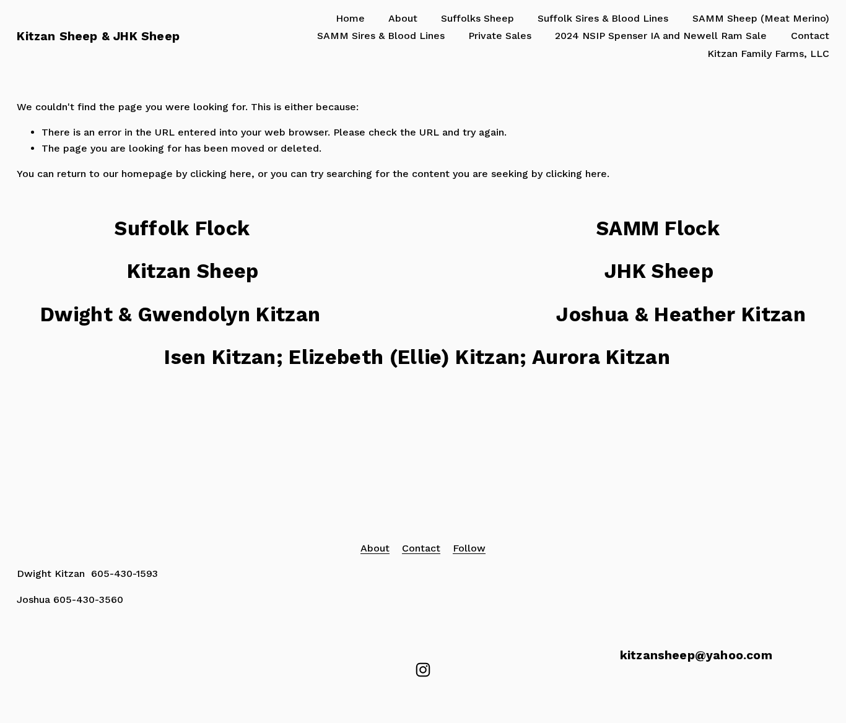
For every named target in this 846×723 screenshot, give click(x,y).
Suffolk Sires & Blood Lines (603, 18)
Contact (810, 35)
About (402, 18)
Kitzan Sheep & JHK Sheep (98, 36)
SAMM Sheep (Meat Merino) (760, 18)
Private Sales (499, 35)
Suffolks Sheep (477, 18)
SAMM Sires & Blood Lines (381, 35)
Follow (469, 548)
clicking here (220, 174)
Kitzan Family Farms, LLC (768, 53)
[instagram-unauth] (423, 669)
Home (350, 18)
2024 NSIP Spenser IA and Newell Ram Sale (661, 35)
